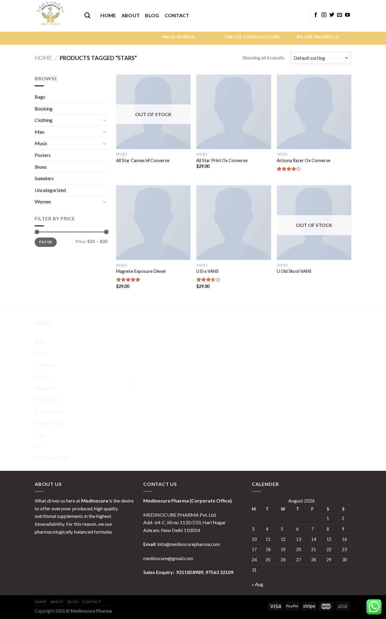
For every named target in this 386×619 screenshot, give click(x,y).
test (39, 446)
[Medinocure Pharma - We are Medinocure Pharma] (55, 16)
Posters (43, 155)
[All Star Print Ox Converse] (233, 112)
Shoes (41, 167)
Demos (42, 376)
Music (41, 143)
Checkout (45, 365)
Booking (43, 108)
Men (39, 132)
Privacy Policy (49, 411)
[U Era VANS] (233, 222)
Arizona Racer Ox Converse (304, 160)
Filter (45, 242)
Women (43, 201)
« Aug (257, 584)
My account (47, 399)
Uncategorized (50, 190)
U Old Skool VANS (294, 271)
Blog (152, 15)
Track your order (52, 458)
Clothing (43, 120)
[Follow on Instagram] (323, 15)
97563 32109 (218, 572)
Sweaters (44, 178)
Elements (44, 388)
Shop (40, 434)
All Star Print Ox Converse (222, 160)
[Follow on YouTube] (347, 15)
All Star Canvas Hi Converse (142, 160)
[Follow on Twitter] (331, 15)
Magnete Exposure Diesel (141, 271)
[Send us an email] (339, 15)
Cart (39, 353)
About (131, 15)
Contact (177, 15)
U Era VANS (207, 271)
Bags (40, 97)
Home (108, 15)
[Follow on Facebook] (315, 15)
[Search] (87, 15)
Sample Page (48, 423)
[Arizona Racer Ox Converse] (314, 112)
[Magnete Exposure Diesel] (153, 222)
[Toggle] (104, 120)
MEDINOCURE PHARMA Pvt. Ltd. (180, 515)
